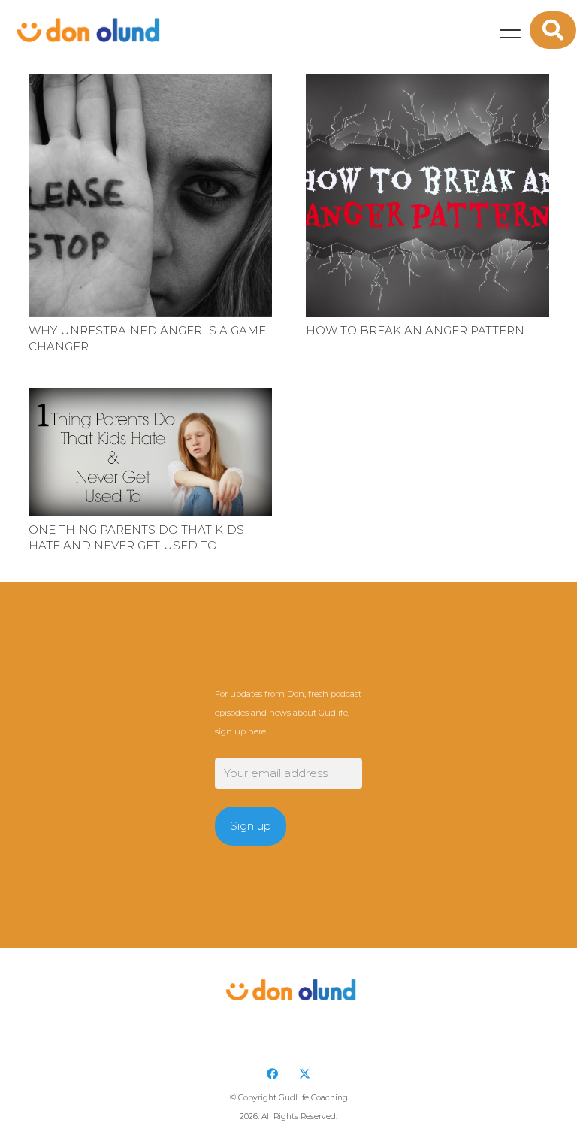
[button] (510, 30)
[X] (305, 1074)
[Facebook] (272, 1074)
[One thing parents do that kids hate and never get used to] (150, 452)
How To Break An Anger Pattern (415, 330)
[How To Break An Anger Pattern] (427, 195)
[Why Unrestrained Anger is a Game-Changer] (150, 195)
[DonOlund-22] (86, 30)
